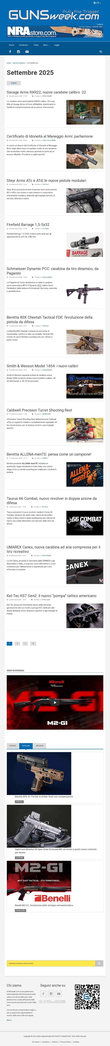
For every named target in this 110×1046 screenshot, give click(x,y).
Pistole (46, 184)
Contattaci (46, 1042)
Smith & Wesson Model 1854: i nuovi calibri (42, 366)
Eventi (45, 458)
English (14, 83)
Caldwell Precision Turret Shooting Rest (39, 410)
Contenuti (23, 45)
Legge (56, 45)
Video (36, 45)
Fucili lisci (46, 600)
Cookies (76, 1042)
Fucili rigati (47, 96)
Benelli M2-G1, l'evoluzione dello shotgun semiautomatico (44, 905)
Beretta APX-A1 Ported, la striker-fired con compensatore (44, 796)
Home (11, 45)
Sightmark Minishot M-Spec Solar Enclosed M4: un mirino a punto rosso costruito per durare (56, 851)
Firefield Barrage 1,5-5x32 (28, 224)
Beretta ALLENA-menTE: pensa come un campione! (49, 454)
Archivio (39, 746)
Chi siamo (35, 1042)
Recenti (13, 746)
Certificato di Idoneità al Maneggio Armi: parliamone (50, 136)
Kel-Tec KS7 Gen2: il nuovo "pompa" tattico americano (51, 596)
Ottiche (46, 229)
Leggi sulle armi (49, 140)
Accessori (46, 414)
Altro (45, 45)
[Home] (54, 14)
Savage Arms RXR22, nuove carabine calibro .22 (46, 92)
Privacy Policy (66, 1042)
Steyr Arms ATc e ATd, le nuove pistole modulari (46, 180)
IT (97, 2)
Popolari (27, 746)
